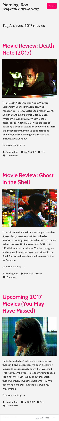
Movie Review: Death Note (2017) (28, 49)
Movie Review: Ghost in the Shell (27, 179)
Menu (53, 6)
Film (43, 152)
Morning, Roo (15, 4)
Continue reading (12, 145)
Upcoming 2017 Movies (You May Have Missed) (23, 303)
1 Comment (10, 277)
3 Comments (11, 405)
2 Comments (11, 155)
